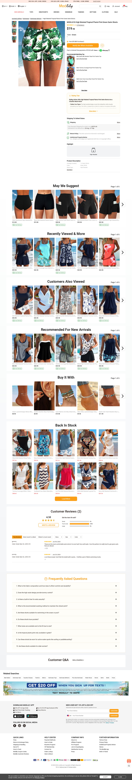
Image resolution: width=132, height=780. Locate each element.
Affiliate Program (76, 742)
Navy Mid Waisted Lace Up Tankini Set (67, 268)
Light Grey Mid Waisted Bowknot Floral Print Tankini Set (72, 316)
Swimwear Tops (52, 677)
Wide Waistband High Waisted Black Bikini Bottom (27, 220)
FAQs (14, 740)
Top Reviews (17, 537)
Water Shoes (88, 677)
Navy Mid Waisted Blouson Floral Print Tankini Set (114, 364)
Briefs (107, 677)
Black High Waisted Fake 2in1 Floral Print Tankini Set (93, 364)
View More (84, 90)
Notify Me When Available (83, 46)
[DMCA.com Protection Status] (95, 760)
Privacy (112, 722)
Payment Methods (49, 740)
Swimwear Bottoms (64, 677)
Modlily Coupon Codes (20, 751)
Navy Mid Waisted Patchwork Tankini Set (111, 491)
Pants (113, 677)
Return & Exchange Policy (21, 742)
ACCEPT (105, 777)
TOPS (31, 12)
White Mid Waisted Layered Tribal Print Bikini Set (91, 491)
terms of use (63, 767)
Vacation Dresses (28, 677)
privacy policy (72, 767)
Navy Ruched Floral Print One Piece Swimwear (48, 458)
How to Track (17, 749)
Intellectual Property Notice (107, 744)
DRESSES (56, 12)
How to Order (48, 742)
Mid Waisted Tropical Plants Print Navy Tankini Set (27, 316)
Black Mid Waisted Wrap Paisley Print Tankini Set (26, 458)
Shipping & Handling (19, 744)
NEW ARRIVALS (19, 12)
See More (69, 170)
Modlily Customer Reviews (21, 754)
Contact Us (47, 749)
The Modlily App (104, 749)
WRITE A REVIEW (48, 525)
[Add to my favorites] (102, 45)
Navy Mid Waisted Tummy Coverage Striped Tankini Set (28, 364)
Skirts (102, 677)
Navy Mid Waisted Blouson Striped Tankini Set (112, 316)
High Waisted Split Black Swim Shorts (67, 220)
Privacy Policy (103, 742)
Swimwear (26, 18)
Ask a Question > (78, 660)
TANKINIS (81, 12)
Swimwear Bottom (35, 18)
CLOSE (120, 777)
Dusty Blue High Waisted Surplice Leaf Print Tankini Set (72, 458)
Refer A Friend (103, 751)
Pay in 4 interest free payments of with (83, 50)
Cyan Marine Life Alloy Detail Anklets (66, 412)
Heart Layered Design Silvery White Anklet (24, 412)
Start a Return (48, 754)
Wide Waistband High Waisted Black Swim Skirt (113, 220)
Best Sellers (7, 677)
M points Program (49, 744)
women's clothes (17, 18)
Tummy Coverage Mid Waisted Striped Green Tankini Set (72, 364)
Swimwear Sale (17, 677)
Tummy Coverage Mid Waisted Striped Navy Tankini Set (93, 268)
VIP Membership (49, 747)
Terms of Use (103, 740)
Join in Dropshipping (77, 747)
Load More (66, 499)
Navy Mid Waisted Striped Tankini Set (23, 268)
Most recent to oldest (29, 537)
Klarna (101, 747)
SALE (116, 12)
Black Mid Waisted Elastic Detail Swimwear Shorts (49, 220)
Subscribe (114, 711)
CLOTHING (105, 12)
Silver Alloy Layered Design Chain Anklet (89, 412)
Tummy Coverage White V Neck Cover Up (24, 491)
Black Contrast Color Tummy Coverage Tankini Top (49, 364)
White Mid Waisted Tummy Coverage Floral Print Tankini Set (95, 316)
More (118, 122)
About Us (74, 740)
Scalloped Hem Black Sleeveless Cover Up (46, 491)
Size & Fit (16, 747)
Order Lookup (48, 751)
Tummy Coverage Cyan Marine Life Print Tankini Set (49, 268)
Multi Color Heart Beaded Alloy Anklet (110, 412)
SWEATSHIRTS (43, 12)
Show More (92, 111)
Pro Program (75, 744)
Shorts (96, 677)
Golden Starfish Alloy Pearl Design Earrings (47, 412)
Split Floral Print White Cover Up (108, 458)
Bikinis (44, 677)
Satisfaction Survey (77, 749)
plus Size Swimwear (77, 677)
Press (73, 751)
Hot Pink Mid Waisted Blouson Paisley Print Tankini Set (72, 491)
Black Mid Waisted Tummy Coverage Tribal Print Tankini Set (94, 458)
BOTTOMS (93, 12)
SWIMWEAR (68, 12)
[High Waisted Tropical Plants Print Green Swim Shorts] (41, 53)
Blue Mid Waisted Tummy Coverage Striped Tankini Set (50, 316)
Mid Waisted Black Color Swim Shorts (88, 220)
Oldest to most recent (44, 537)
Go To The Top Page (82, 58)
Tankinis (37, 677)
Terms (107, 722)
